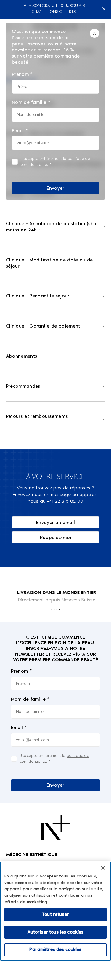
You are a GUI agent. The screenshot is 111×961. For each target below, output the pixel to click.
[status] (55, 111)
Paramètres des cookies (55, 949)
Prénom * (21, 671)
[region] (55, 911)
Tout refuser (55, 914)
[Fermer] (104, 9)
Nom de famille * (30, 699)
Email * (19, 727)
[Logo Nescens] (55, 827)
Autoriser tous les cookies (56, 932)
